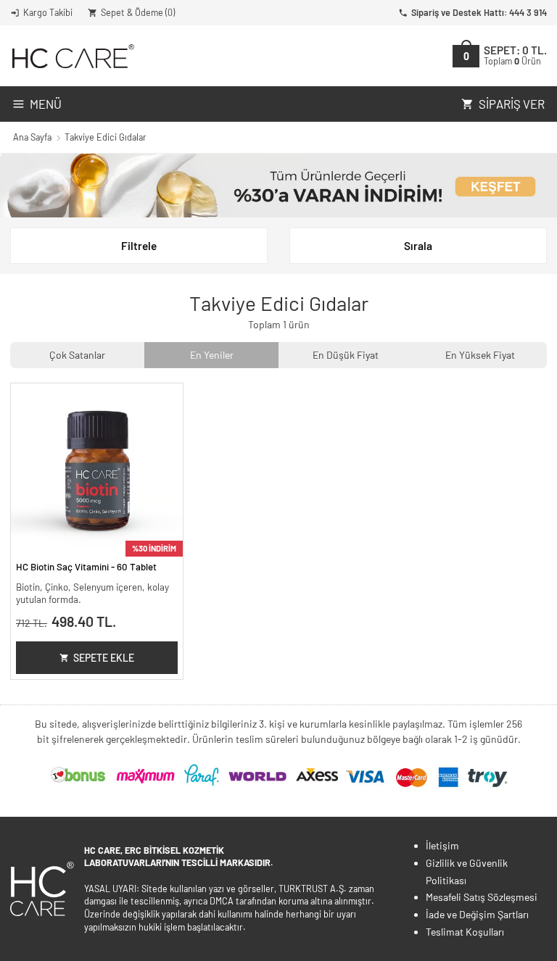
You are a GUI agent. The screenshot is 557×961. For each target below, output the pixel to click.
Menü (46, 103)
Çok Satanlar (77, 355)
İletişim (442, 845)
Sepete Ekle (103, 658)
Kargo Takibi (48, 12)
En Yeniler (212, 355)
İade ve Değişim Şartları (477, 914)
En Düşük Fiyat (346, 355)
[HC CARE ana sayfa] (72, 56)
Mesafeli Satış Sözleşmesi (481, 897)
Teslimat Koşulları (465, 931)
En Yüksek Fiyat (480, 355)
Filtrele (139, 245)
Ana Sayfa (32, 137)
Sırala (418, 245)
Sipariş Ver (512, 103)
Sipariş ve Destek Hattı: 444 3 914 (479, 12)
